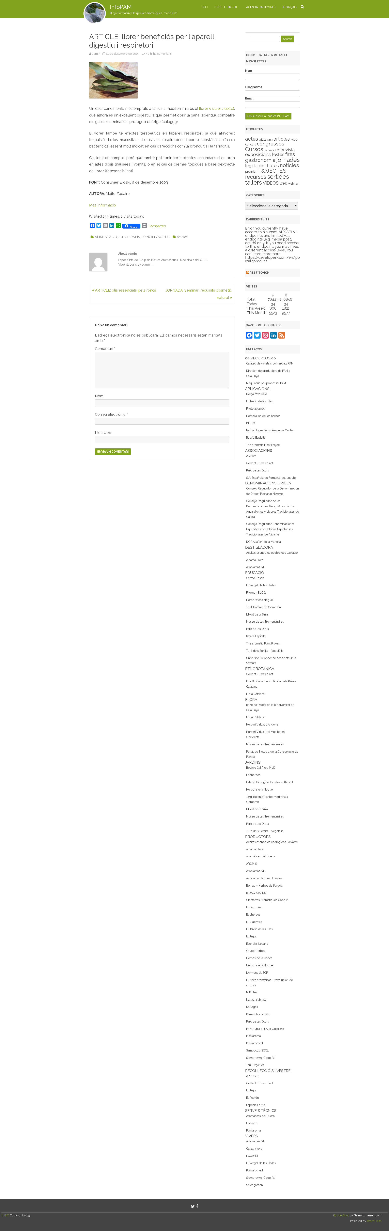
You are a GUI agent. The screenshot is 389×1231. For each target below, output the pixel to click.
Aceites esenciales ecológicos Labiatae (272, 552)
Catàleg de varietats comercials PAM (270, 363)
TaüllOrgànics (255, 1065)
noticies (289, 165)
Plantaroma (253, 1036)
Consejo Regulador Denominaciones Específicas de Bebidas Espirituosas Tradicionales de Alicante (270, 529)
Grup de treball (226, 7)
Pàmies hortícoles (257, 1014)
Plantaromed (254, 1043)
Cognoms (253, 87)
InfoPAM (121, 7)
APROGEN (253, 1076)
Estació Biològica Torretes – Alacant (269, 782)
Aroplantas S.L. (255, 567)
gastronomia (260, 160)
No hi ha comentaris (158, 53)
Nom (100, 396)
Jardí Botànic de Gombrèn (263, 607)
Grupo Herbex (255, 950)
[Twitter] (193, 1206)
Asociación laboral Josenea (264, 878)
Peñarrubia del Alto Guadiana (265, 1028)
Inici (205, 7)
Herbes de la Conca (259, 958)
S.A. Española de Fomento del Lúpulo (271, 477)
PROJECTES (271, 171)
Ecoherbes (253, 775)
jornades (288, 159)
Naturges (252, 1007)
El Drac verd (254, 921)
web (283, 183)
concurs (250, 144)
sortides (278, 176)
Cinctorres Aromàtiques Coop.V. (267, 900)
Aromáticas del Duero (260, 856)
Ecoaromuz (253, 907)
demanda (269, 150)
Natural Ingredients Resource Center (270, 430)
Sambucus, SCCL (257, 1050)
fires (290, 154)
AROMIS (251, 863)
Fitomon (251, 1123)
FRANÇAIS (289, 7)
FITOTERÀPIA (129, 237)
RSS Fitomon (259, 272)
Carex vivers (254, 1148)
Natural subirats (256, 999)
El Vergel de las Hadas (261, 585)
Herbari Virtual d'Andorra (262, 724)
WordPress (374, 1221)
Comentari (105, 348)
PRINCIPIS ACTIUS (155, 237)
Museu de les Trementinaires (265, 621)
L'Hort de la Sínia (257, 614)
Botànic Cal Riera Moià (260, 767)
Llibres (271, 165)
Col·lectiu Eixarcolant (259, 463)
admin (96, 53)
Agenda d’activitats (261, 7)
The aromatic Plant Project (263, 445)
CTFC (5, 1215)
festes (278, 154)
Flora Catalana (255, 694)
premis (250, 171)
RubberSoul (341, 1215)
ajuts (262, 139)
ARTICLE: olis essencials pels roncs (125, 290)
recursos (255, 177)
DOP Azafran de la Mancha (263, 541)
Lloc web (103, 433)
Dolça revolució (256, 394)
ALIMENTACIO (106, 237)
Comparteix (157, 226)
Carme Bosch (255, 578)
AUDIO (294, 140)
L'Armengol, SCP (257, 972)
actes (251, 139)
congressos (270, 144)
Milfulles (251, 992)
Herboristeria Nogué (259, 600)
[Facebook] (197, 1206)
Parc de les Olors (257, 470)
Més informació (102, 205)
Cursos (254, 149)
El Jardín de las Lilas (259, 401)
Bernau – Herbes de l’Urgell (264, 885)
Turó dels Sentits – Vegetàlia (264, 650)
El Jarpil (251, 936)
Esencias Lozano (257, 943)
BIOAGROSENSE (256, 892)
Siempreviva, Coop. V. (260, 1057)
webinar (293, 183)
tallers (253, 182)
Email (249, 98)
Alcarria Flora (254, 560)
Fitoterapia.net (255, 408)
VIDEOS (271, 183)
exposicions (258, 154)
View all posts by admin (136, 264)
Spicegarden (254, 1185)
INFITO (250, 423)
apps (270, 140)
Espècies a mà (255, 1105)
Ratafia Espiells (255, 437)
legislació (254, 165)
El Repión (252, 1097)
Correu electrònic (111, 414)
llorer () (216, 108)
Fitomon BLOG (256, 592)
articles (182, 237)
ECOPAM (252, 1155)
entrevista (285, 149)
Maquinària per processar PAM (266, 383)
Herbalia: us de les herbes (263, 416)
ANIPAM (251, 455)
